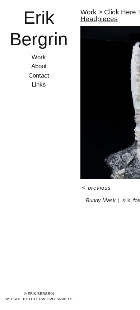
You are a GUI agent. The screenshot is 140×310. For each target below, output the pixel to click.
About (39, 66)
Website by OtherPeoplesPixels (39, 299)
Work (39, 57)
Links (39, 84)
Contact (38, 75)
